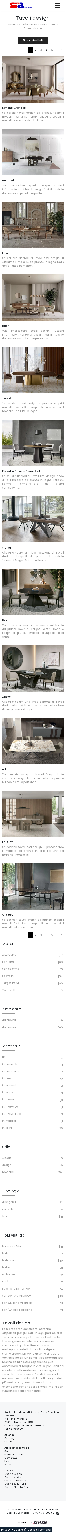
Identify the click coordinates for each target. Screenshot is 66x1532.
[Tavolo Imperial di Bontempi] (33, 152)
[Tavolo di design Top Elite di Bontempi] (33, 370)
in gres (32, 1079)
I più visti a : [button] (13, 1235)
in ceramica (32, 1071)
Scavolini (32, 976)
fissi (32, 1216)
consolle (32, 1209)
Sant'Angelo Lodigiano (32, 1310)
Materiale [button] (11, 1046)
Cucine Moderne (14, 1477)
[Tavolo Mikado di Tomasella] (33, 741)
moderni (32, 1172)
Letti (6, 1461)
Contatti (9, 1441)
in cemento (32, 1064)
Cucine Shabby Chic (16, 1487)
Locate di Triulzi (32, 1246)
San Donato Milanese (32, 1296)
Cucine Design (13, 1473)
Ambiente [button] (11, 1009)
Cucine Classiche (15, 1480)
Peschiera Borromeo (32, 1289)
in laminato (32, 1086)
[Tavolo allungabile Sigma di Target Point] (33, 519)
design (32, 1165)
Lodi (32, 1253)
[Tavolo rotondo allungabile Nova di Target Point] (33, 592)
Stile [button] (6, 1146)
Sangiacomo (32, 969)
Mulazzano (32, 1275)
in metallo (32, 1121)
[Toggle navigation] (57, 5)
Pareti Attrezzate (13, 1454)
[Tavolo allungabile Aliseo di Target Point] (33, 668)
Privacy (6, 1529)
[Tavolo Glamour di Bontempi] (33, 886)
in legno (32, 1093)
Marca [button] (8, 943)
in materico (32, 1107)
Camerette (10, 1457)
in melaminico (32, 1114)
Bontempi (32, 962)
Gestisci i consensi (39, 1529)
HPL (32, 1057)
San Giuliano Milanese (32, 1303)
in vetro (32, 1128)
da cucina (32, 1020)
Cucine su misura (15, 1483)
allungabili (32, 1202)
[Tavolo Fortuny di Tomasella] (33, 814)
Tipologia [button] (11, 1191)
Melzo (32, 1268)
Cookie (18, 1529)
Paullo (32, 1282)
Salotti (8, 1451)
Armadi (8, 1464)
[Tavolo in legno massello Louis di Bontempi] (33, 225)
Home (12, 24)
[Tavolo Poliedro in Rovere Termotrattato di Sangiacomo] (33, 443)
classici (32, 1158)
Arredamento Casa (32, 24)
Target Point (32, 983)
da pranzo (32, 1027)
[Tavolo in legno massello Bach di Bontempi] (33, 297)
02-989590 (16, 1428)
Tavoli (52, 24)
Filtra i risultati (33, 40)
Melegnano (32, 1261)
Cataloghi (10, 1438)
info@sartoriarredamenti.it (28, 1425)
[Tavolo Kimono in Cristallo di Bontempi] (33, 79)
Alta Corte (32, 955)
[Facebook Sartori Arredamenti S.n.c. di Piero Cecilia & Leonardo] (58, 1512)
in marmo (32, 1100)
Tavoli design (33, 28)
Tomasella (32, 990)
